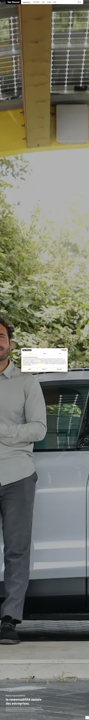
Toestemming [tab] (29, 353)
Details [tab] (44, 353)
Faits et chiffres (36, 2)
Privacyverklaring (40, 363)
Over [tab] (60, 353)
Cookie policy (38, 361)
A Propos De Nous (9, 5)
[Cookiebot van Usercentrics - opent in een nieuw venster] (62, 350)
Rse (14, 5)
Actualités (49, 2)
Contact (54, 2)
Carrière (43, 2)
